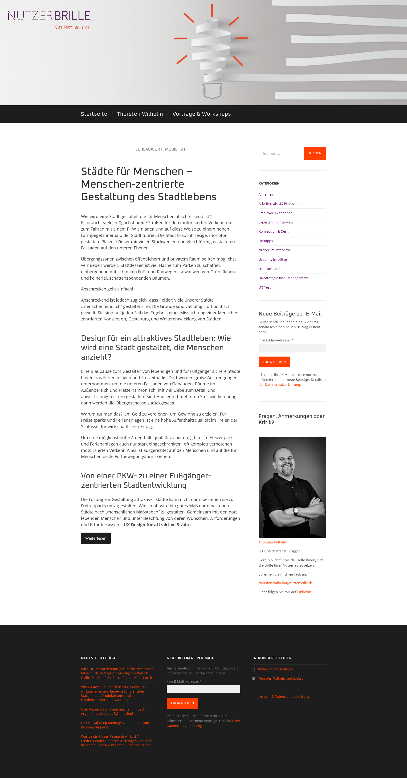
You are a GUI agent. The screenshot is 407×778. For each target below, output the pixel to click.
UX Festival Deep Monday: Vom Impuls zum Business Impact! (115, 725)
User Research (270, 268)
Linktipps (266, 241)
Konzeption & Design (275, 231)
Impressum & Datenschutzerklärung (281, 696)
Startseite (94, 114)
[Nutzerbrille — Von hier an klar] (51, 20)
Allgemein (266, 194)
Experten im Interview (276, 222)
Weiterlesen (95, 538)
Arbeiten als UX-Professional (281, 203)
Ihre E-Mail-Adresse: (276, 340)
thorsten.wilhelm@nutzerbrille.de (286, 582)
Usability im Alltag (273, 259)
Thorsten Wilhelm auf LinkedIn (282, 678)
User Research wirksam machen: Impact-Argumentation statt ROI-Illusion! (113, 711)
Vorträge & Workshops (202, 114)
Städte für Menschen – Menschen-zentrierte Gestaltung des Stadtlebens (149, 184)
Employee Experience (275, 213)
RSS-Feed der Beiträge (274, 669)
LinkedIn (304, 591)
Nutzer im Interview (274, 250)
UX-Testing (267, 287)
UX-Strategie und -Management (284, 278)
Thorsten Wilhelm (140, 114)
